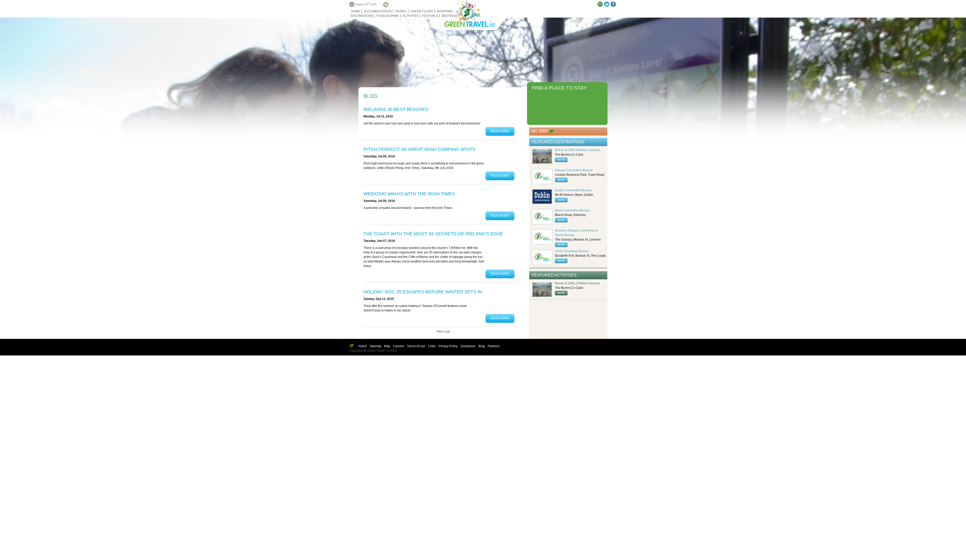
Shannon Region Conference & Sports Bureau (576, 233)
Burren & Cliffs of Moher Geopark (577, 150)
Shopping (444, 11)
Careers (398, 346)
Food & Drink (388, 16)
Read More (500, 131)
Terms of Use (416, 346)
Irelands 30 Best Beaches (396, 109)
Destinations (362, 16)
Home (355, 11)
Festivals (430, 16)
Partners (493, 346)
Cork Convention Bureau (572, 251)
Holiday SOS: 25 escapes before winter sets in (423, 291)
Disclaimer (468, 346)
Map (387, 346)
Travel (401, 11)
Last (447, 331)
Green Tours (421, 11)
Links (431, 346)
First (439, 331)
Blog (481, 346)
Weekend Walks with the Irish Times (409, 193)
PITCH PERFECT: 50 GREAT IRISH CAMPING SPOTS (419, 149)
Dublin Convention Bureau (573, 190)
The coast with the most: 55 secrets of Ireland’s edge (433, 233)
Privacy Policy (448, 346)
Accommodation (378, 11)
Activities (411, 16)
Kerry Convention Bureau (572, 210)
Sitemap (375, 346)
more (561, 159)
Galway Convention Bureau (574, 170)
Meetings (449, 16)
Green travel (466, 12)
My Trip (540, 131)
